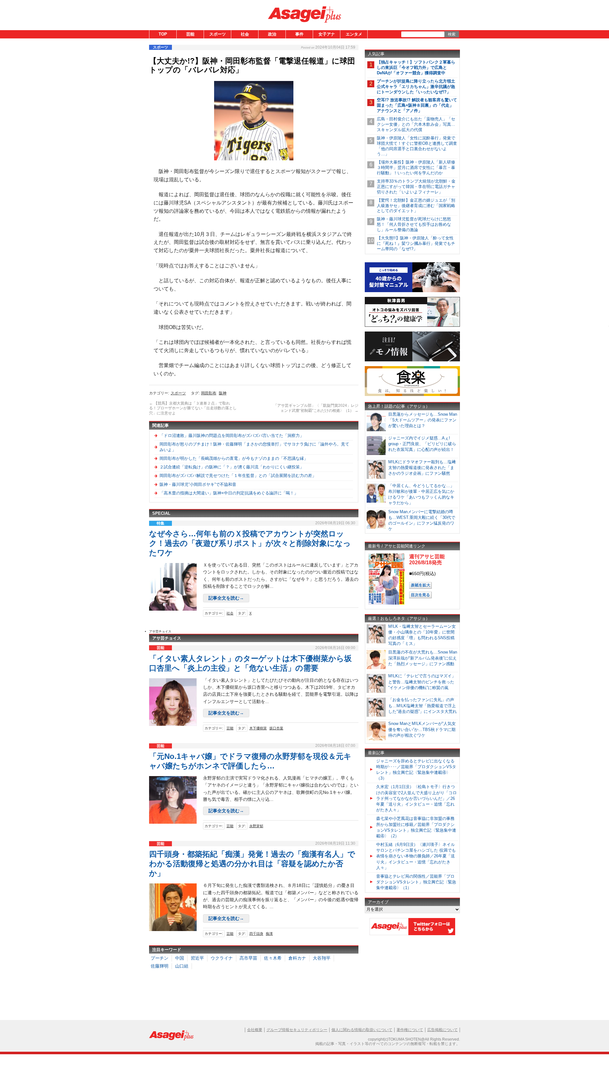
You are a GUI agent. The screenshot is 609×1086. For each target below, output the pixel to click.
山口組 (181, 966)
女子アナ (326, 34)
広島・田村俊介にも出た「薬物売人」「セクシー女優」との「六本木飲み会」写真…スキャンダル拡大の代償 (416, 124)
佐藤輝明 (159, 966)
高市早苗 (248, 958)
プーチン (159, 958)
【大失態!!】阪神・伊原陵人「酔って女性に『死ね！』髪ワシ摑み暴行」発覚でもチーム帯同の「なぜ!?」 (416, 243)
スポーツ (217, 34)
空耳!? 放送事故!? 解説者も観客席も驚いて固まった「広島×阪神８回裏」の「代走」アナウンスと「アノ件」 (417, 105)
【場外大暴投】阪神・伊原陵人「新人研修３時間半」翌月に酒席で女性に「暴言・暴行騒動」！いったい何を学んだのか (416, 167)
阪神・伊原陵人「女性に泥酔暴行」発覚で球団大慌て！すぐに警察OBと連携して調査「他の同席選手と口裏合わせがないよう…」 (417, 146)
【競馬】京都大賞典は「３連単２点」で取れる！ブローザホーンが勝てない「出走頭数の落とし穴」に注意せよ (193, 408)
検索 (451, 34)
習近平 (197, 958)
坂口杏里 (276, 728)
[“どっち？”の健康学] (412, 325)
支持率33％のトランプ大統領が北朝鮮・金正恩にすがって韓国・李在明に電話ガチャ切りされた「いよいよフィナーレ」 (416, 186)
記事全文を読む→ (226, 597)
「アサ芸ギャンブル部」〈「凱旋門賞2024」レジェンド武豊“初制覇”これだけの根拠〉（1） (315, 408)
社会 (245, 34)
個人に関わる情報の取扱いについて (361, 1030)
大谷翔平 (322, 958)
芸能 (190, 34)
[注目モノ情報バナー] (412, 360)
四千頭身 (256, 933)
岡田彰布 (208, 393)
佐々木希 (273, 958)
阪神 (222, 393)
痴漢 (269, 933)
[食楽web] (412, 395)
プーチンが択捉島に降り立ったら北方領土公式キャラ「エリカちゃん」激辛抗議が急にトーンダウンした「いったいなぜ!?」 (416, 86)
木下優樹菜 (258, 728)
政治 (272, 34)
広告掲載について (442, 1030)
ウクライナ (222, 958)
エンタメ (354, 34)
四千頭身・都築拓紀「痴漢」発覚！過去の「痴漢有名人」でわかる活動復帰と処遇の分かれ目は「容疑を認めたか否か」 (252, 863)
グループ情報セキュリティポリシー (296, 1030)
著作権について (409, 1030)
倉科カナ (297, 958)
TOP (163, 34)
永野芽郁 (256, 826)
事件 (299, 34)
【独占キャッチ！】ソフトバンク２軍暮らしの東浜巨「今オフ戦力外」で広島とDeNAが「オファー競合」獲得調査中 (416, 67)
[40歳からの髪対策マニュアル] (412, 291)
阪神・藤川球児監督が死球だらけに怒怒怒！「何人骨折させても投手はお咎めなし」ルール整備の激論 (414, 224)
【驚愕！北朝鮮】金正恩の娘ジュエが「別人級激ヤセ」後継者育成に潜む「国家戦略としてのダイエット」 (416, 205)
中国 (179, 958)
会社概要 (254, 1030)
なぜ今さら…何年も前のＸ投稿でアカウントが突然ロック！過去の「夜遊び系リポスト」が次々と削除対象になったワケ (250, 543)
